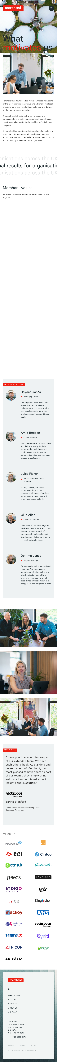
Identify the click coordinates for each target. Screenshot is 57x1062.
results (12, 1000)
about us (12, 1008)
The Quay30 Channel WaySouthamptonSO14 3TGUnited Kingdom (16, 1027)
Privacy (23, 1045)
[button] (51, 8)
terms (33, 1045)
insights (12, 1004)
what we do (14, 996)
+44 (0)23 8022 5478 (17, 1037)
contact (12, 1012)
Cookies (11, 1045)
